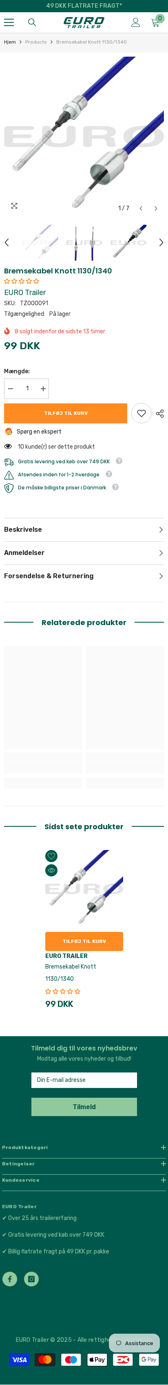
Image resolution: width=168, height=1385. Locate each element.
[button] (141, 208)
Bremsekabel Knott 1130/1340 (70, 972)
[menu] (9, 22)
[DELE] (158, 413)
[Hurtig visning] (51, 870)
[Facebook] (10, 1279)
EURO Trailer (25, 292)
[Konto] (135, 22)
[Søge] (32, 22)
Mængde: (17, 371)
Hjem (10, 42)
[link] (141, 413)
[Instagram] (31, 1279)
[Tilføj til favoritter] (51, 856)
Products (36, 42)
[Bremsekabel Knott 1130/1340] (84, 889)
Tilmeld (84, 1107)
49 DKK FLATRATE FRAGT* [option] (84, 5)
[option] (84, 136)
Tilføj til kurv (66, 413)
